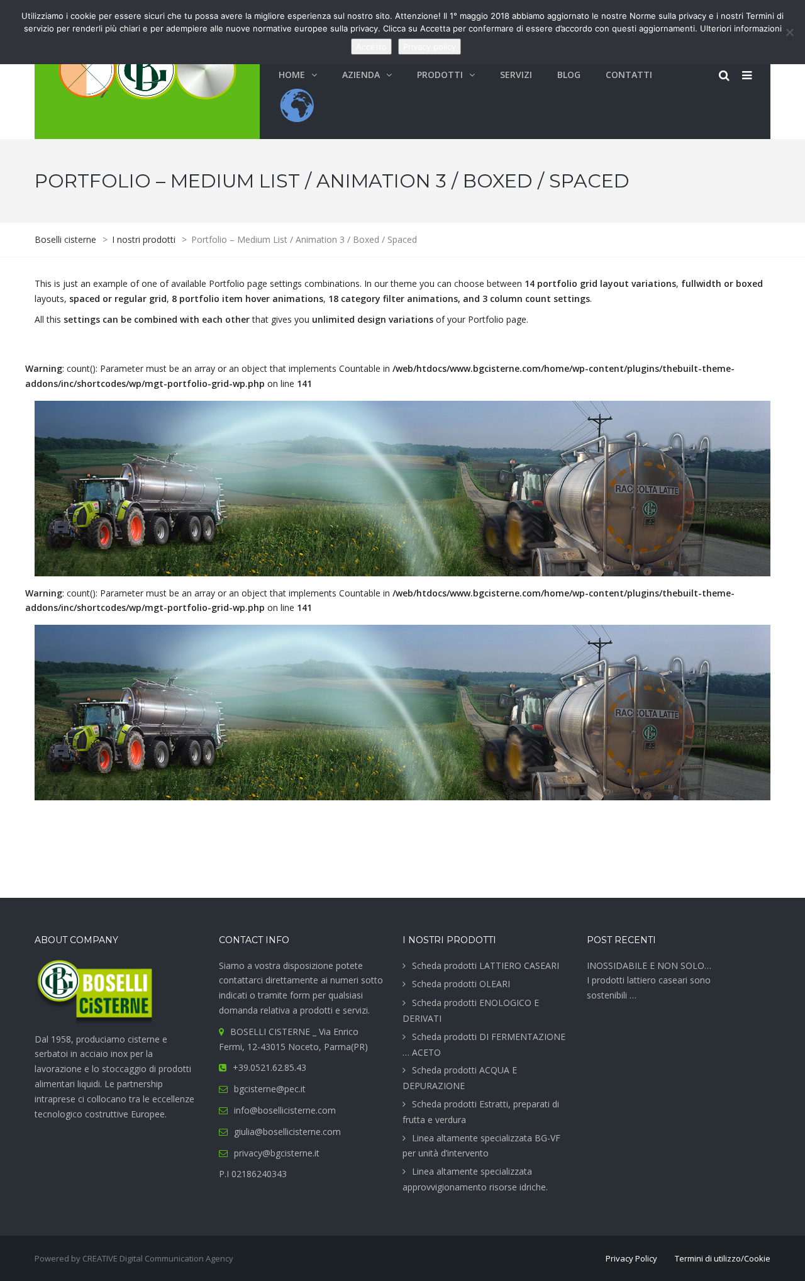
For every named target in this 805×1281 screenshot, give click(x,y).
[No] (789, 32)
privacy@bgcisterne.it (276, 1153)
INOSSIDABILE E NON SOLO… (649, 965)
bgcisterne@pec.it (270, 1089)
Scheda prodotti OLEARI (461, 984)
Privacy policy (429, 47)
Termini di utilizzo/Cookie (722, 1258)
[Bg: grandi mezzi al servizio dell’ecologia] (402, 488)
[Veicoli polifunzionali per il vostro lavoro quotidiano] (402, 712)
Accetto (371, 47)
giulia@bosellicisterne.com (287, 1132)
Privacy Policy (631, 1258)
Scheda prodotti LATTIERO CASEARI (485, 965)
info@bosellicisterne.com (285, 1110)
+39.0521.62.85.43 (269, 1067)
